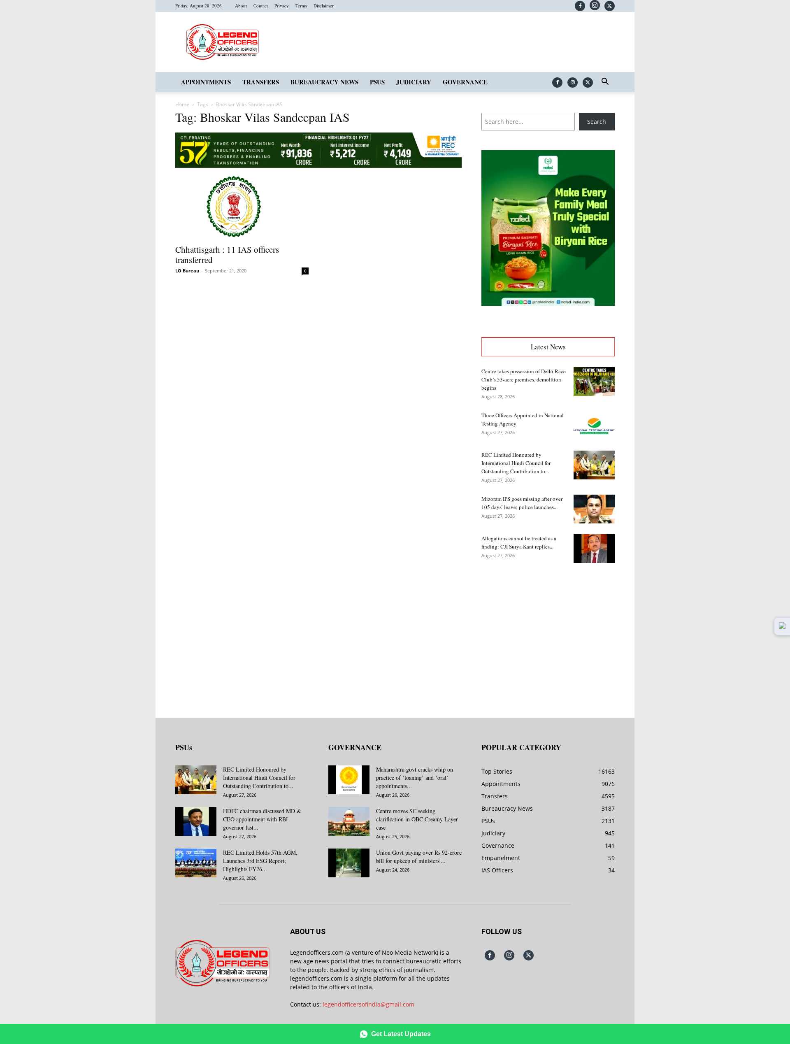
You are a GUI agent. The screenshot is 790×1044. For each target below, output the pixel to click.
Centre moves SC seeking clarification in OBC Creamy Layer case (417, 819)
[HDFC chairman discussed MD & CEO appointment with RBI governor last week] (195, 821)
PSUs (377, 81)
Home (182, 104)
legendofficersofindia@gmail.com (368, 1004)
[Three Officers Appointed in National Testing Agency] (594, 425)
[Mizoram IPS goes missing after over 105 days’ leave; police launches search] (594, 509)
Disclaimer (324, 5)
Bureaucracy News (324, 81)
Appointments (206, 81)
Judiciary (413, 81)
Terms (301, 5)
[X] (609, 6)
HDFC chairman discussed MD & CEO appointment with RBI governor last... (262, 819)
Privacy (281, 5)
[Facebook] (580, 6)
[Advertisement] (548, 634)
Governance (465, 81)
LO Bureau (187, 270)
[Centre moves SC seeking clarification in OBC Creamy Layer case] (348, 821)
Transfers (260, 81)
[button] (605, 82)
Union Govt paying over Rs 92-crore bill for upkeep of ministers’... (419, 857)
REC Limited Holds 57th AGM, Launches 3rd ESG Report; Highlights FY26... (260, 861)
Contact (260, 5)
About (241, 5)
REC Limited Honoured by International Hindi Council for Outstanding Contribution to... (516, 463)
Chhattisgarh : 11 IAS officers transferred (227, 254)
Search (596, 122)
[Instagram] (595, 5)
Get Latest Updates (401, 1033)
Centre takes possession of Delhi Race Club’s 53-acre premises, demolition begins (523, 379)
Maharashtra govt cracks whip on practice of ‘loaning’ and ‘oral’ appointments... (414, 777)
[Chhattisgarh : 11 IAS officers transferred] (242, 206)
